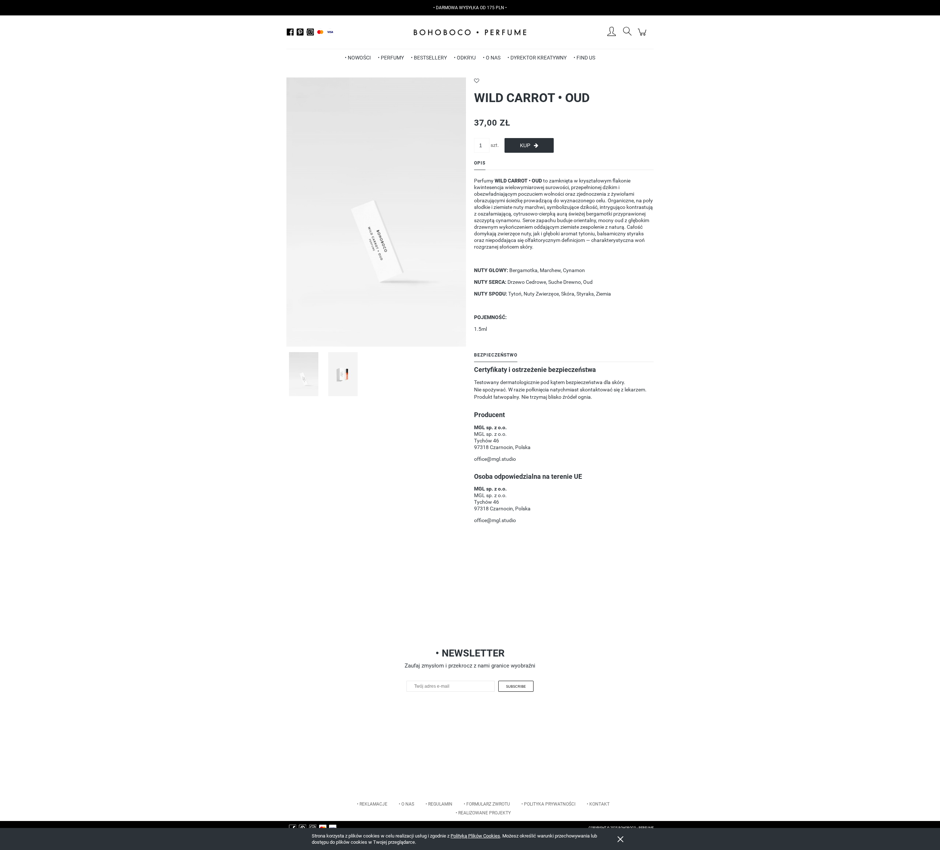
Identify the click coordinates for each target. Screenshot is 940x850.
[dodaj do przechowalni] (564, 80)
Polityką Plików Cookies (475, 836)
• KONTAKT (598, 804)
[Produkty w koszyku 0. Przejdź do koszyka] (643, 36)
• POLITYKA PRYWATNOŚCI (548, 804)
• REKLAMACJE (372, 804)
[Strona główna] (470, 32)
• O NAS (406, 804)
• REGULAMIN (439, 804)
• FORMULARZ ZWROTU (487, 804)
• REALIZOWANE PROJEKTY (483, 812)
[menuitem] (358, 57)
